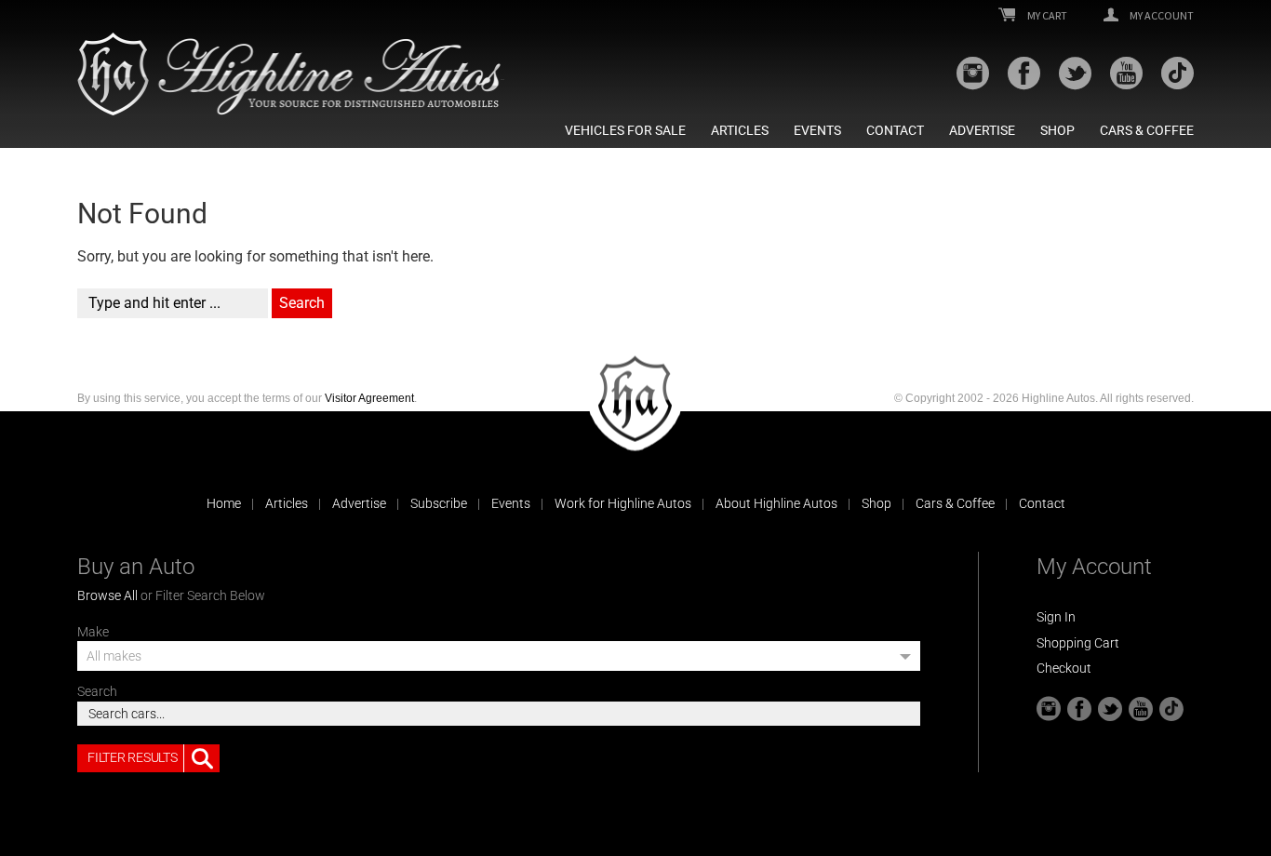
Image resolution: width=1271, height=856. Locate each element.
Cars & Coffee (1147, 130)
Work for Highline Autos (623, 503)
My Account (1161, 15)
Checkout (1064, 668)
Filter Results (132, 757)
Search (97, 691)
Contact (895, 130)
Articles (740, 130)
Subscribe (438, 503)
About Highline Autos (776, 503)
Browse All (107, 595)
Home (224, 503)
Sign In (1056, 616)
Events (817, 130)
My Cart (1046, 15)
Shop (1057, 130)
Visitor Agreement (369, 398)
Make (93, 631)
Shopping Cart (1078, 642)
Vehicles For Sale (625, 130)
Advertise (982, 130)
